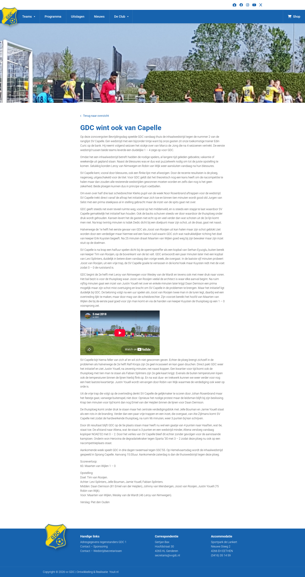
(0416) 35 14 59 (221, 555)
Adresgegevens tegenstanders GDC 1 (103, 542)
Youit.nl (114, 572)
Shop (296, 16)
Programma (53, 16)
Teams (27, 16)
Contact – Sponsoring (94, 546)
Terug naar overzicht (96, 115)
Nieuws (99, 16)
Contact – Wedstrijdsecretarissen (101, 551)
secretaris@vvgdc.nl (167, 555)
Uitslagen (77, 16)
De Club (119, 16)
